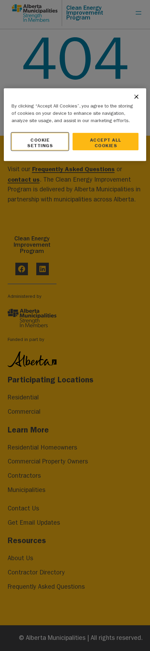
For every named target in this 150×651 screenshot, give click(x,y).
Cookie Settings (40, 142)
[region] (75, 124)
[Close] (136, 96)
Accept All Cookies (105, 142)
